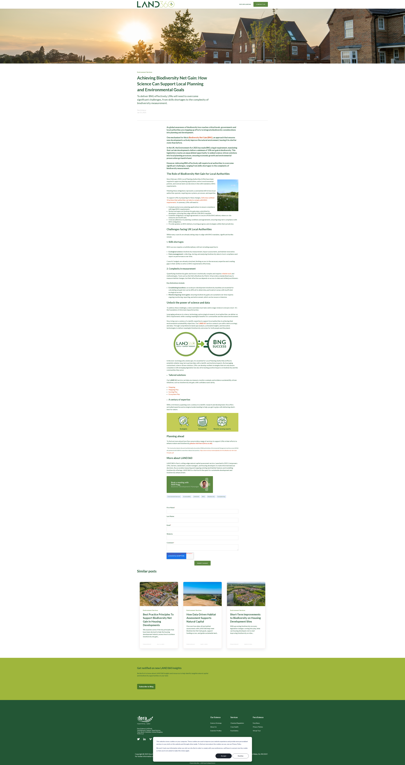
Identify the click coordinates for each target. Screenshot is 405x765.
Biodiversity (211, 496)
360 (204, 323)
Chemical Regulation (237, 723)
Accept (223, 756)
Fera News (256, 723)
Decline (240, 756)
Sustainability (187, 496)
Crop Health (234, 727)
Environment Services (174, 496)
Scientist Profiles (216, 731)
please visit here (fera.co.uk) (201, 443)
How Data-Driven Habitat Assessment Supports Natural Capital (201, 618)
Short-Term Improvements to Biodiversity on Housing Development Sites (245, 618)
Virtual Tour (257, 731)
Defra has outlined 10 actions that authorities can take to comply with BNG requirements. (190, 200)
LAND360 (196, 496)
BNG (203, 496)
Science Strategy (216, 723)
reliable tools (227, 274)
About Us (213, 727)
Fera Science (141, 110)
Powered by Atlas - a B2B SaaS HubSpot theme (202, 763)
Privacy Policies (258, 727)
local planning (221, 496)
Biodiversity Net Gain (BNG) (201, 137)
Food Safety (234, 731)
